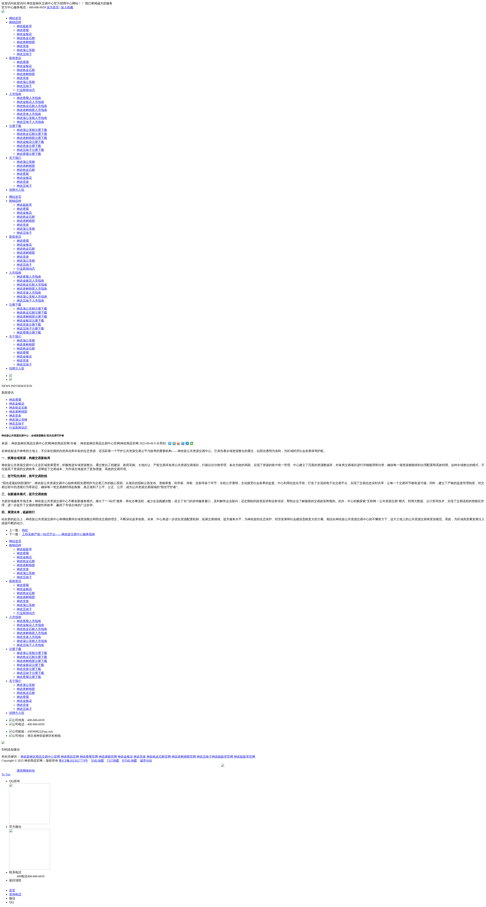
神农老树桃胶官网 (184, 756)
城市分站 (146, 760)
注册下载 (15, 126)
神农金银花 (24, 34)
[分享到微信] (191, 443)
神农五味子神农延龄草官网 (215, 756)
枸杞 (25, 530)
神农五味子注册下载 (30, 149)
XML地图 (97, 760)
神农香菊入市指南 (29, 98)
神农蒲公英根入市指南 (32, 118)
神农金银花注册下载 (30, 142)
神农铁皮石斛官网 (159, 756)
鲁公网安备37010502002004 (243, 766)
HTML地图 (129, 760)
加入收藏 (67, 7)
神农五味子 (24, 54)
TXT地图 (113, 760)
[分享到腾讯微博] (183, 443)
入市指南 (15, 94)
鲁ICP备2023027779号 (73, 760)
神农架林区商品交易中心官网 (40, 756)
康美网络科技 (26, 770)
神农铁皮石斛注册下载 (32, 134)
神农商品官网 (70, 756)
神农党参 (23, 46)
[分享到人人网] (187, 443)
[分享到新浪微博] (178, 443)
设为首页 (53, 7)
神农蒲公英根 (26, 50)
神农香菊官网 (89, 756)
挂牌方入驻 (16, 189)
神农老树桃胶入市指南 (32, 110)
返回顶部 (15, 880)
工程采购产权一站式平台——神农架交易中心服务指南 (58, 534)
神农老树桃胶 (26, 42)
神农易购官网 (108, 756)
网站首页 (15, 18)
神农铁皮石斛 (26, 38)
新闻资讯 (15, 58)
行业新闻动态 (26, 90)
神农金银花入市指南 (30, 102)
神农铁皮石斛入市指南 (32, 106)
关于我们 (15, 157)
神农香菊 (23, 30)
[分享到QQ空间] (174, 443)
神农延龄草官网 (244, 756)
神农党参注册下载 (29, 145)
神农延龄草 (24, 26)
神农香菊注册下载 (29, 153)
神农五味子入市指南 (30, 122)
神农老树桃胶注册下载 (32, 138)
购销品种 (15, 22)
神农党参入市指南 (29, 114)
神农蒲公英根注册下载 (32, 130)
